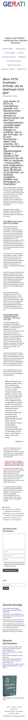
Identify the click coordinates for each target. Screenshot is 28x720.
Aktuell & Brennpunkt (8, 48)
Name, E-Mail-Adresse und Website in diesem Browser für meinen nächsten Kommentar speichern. (14, 564)
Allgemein (7, 507)
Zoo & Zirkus (20, 52)
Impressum (13, 707)
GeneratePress (21, 716)
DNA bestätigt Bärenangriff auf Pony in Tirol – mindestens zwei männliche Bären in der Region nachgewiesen (14, 625)
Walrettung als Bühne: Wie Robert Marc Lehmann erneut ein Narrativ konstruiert (12, 648)
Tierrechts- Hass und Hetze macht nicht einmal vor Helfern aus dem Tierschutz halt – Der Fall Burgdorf (13, 517)
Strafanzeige (17, 509)
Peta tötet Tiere (14, 709)
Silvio (4, 647)
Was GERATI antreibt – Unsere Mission (14, 711)
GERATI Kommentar (22, 69)
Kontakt (19, 707)
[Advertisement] (14, 22)
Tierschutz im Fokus (20, 48)
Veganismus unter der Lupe (14, 65)
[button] (0, 719)
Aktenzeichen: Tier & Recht (8, 69)
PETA (7, 187)
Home (8, 707)
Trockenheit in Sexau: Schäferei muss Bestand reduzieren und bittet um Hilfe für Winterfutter (13, 615)
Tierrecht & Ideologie (10, 52)
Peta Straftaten (9, 509)
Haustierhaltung (22, 57)
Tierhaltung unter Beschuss (8, 57)
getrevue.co (19, 441)
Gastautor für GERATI (14, 713)
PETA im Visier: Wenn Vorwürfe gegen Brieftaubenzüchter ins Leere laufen (14, 665)
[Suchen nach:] (14, 585)
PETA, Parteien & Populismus (14, 61)
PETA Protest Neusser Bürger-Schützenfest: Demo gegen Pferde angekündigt (12, 610)
